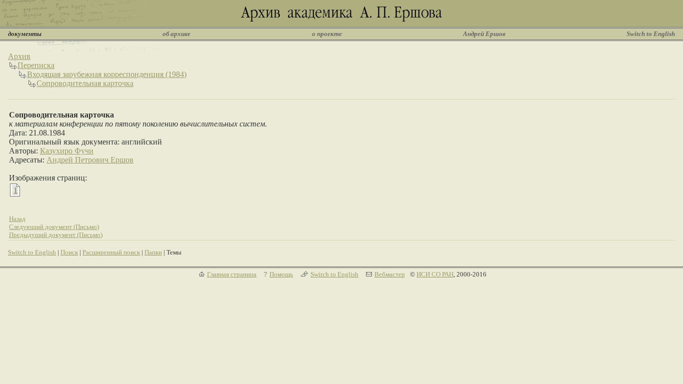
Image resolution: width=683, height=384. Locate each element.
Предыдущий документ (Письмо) (55, 234)
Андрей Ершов (484, 34)
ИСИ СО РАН (435, 274)
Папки (153, 252)
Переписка (36, 65)
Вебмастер (389, 274)
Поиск (69, 252)
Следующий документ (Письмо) (54, 226)
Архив (19, 56)
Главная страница (231, 274)
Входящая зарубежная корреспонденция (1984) (106, 74)
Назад (17, 218)
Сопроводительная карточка (85, 83)
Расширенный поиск (111, 252)
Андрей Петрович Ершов (90, 160)
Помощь (281, 274)
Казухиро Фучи (67, 150)
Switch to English (650, 34)
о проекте (327, 34)
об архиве (176, 34)
